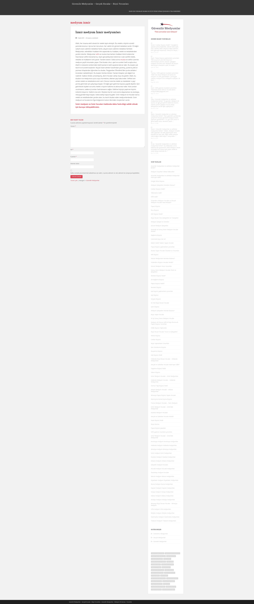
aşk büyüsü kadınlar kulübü (157, 570)
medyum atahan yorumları (167, 564)
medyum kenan (167, 558)
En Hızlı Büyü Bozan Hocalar (160, 303)
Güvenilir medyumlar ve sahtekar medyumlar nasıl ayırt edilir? (165, 176)
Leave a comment (92, 38)
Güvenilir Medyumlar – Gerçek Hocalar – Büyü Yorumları (100, 3)
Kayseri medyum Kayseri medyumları (163, 488)
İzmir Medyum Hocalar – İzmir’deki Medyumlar (162, 408)
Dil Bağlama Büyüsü (157, 280)
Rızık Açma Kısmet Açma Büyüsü (161, 399)
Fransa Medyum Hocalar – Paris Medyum (164, 403)
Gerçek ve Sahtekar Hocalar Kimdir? (162, 416)
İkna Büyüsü (155, 210)
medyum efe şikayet (169, 570)
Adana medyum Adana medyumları (162, 496)
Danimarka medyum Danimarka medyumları (165, 517)
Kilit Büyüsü (154, 254)
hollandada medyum (156, 564)
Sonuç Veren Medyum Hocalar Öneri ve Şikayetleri (163, 271)
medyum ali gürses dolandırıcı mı (172, 553)
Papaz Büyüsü (155, 206)
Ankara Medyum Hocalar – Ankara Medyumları (162, 390)
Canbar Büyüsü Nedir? (163, 45)
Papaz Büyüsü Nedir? (158, 283)
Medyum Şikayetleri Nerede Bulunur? (163, 311)
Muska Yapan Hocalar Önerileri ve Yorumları (165, 251)
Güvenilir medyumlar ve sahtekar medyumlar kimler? (163, 100)
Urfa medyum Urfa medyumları (161, 509)
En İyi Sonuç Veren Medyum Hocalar (162, 318)
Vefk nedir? (154, 197)
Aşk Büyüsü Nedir (156, 355)
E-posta (73, 157)
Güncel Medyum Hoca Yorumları (161, 266)
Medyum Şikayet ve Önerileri (160, 222)
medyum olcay (170, 561)
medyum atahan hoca (170, 586)
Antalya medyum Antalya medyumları (163, 500)
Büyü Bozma (155, 424)
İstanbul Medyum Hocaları (159, 412)
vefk (97, 54)
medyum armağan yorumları (158, 553)
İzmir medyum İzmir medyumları (98, 32)
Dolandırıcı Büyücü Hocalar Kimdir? (162, 262)
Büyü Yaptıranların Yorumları (160, 343)
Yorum (73, 126)
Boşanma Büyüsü (156, 351)
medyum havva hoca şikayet (157, 572)
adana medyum (164, 575)
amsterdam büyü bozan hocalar (158, 586)
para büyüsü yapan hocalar (168, 581)
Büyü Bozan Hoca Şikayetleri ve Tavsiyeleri (164, 218)
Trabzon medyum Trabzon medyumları (163, 521)
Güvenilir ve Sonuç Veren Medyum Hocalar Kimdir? (164, 230)
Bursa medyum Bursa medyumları (162, 484)
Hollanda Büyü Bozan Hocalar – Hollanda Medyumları (164, 360)
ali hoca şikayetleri (155, 575)
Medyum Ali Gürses (119, 602)
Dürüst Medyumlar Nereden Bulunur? (163, 258)
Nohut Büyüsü (155, 336)
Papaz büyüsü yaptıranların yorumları (167, 58)
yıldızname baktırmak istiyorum (158, 578)
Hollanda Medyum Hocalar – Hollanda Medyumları (163, 381)
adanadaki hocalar (166, 567)
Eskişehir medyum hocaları (159, 465)
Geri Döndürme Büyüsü (158, 347)
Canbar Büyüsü (156, 339)
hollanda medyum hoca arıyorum (158, 561)
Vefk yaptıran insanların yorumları (167, 73)
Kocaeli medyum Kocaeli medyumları (163, 469)
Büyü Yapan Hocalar (157, 314)
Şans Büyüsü (155, 307)
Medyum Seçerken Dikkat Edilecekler (162, 172)
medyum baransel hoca (156, 581)
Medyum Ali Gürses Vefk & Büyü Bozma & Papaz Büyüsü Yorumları (164, 323)
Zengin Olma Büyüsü (157, 181)
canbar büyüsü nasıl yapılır (168, 589)
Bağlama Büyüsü (156, 235)
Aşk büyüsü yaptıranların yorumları (162, 291)
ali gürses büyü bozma (156, 589)
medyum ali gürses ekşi (170, 572)
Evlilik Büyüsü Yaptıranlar (159, 328)
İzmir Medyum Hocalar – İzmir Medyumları (164, 376)
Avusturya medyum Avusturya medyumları (164, 441)
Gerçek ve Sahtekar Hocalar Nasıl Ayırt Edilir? (165, 365)
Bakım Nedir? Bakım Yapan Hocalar (162, 243)
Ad (71, 149)
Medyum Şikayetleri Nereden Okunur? (163, 185)
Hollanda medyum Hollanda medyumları (164, 445)
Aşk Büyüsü (154, 295)
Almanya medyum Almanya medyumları (163, 449)
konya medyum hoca (171, 556)
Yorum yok (73, 180)
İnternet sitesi (74, 163)
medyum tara (166, 583)
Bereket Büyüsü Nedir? (158, 276)
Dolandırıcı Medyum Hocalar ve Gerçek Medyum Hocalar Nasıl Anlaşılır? (163, 201)
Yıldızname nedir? (156, 193)
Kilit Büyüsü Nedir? (157, 214)
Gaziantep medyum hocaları (160, 472)
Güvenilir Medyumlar (92, 180)
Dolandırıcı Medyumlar (160, 534)
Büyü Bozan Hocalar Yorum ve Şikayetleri (164, 332)
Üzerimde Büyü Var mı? (158, 239)
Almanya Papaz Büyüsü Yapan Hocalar (163, 395)
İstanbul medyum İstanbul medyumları (163, 457)
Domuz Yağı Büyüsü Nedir (159, 386)
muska (123, 60)
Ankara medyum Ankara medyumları (162, 461)
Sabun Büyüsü (155, 372)
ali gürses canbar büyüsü (172, 578)
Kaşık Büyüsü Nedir (157, 420)
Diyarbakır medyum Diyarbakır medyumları (164, 480)
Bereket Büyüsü (156, 287)
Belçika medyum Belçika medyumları (162, 513)
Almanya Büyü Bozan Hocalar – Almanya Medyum (164, 504)
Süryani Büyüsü (156, 299)
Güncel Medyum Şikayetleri (159, 226)
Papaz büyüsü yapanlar (158, 428)
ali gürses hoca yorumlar (157, 583)
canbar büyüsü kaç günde (157, 558)
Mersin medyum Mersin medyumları (162, 476)
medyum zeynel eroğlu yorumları (158, 556)
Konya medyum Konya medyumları (162, 492)
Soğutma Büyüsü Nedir (158, 368)
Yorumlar (129, 602)
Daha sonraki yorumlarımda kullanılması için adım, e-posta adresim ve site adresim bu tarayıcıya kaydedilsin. (105, 173)
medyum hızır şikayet (156, 567)
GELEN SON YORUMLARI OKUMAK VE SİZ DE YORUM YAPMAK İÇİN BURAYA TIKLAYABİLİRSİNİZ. (155, 11)
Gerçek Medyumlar (159, 538)
